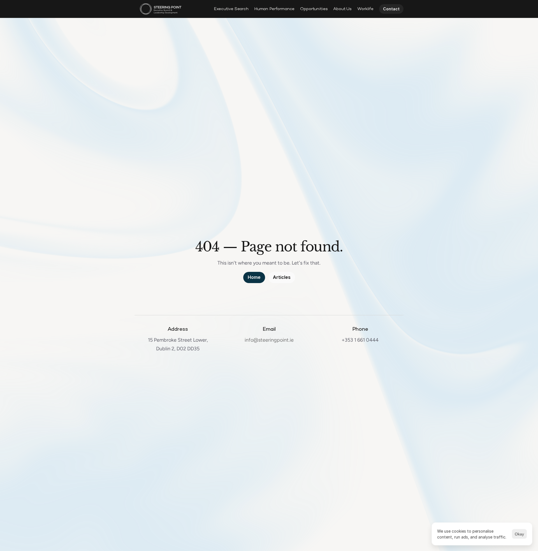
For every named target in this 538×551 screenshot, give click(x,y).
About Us (342, 8)
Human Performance (274, 8)
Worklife (365, 8)
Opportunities (314, 8)
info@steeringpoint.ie (269, 340)
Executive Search (231, 8)
